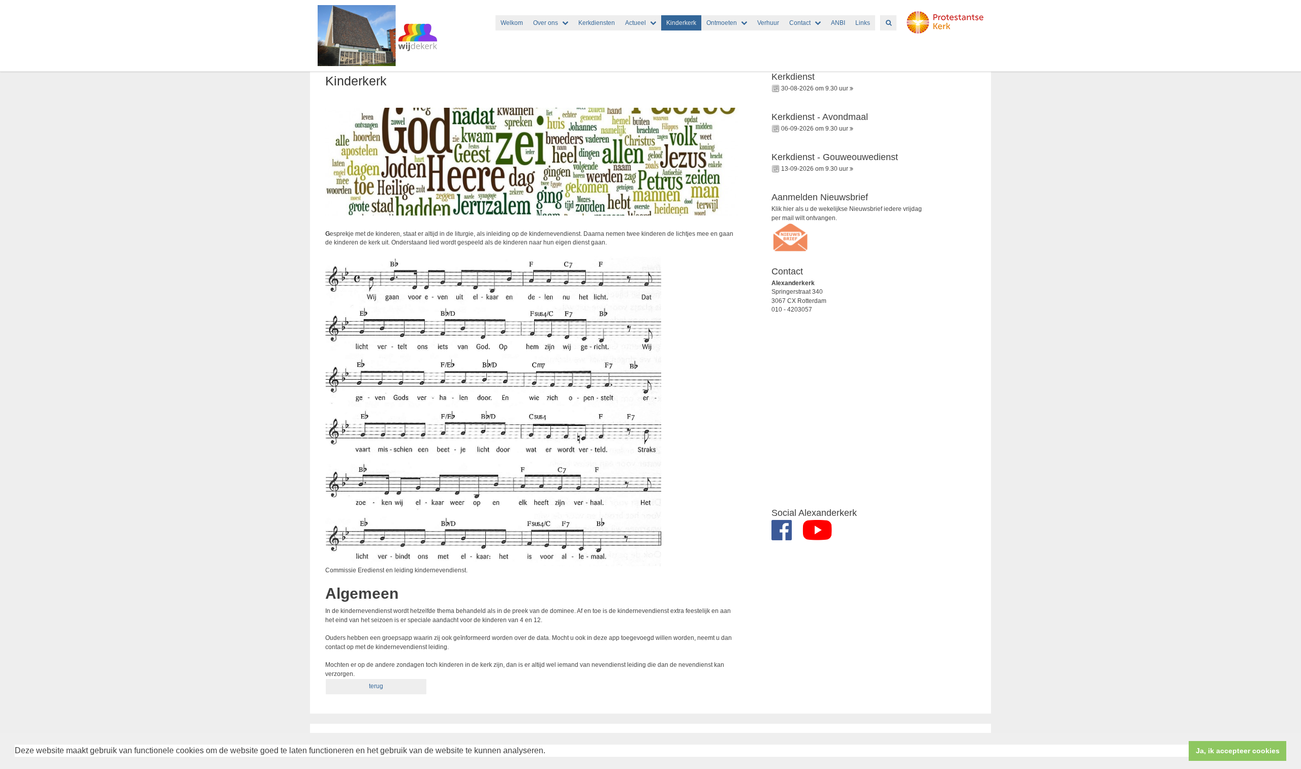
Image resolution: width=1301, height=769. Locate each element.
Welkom (512, 22)
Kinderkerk (681, 22)
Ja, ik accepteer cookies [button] (1238, 751)
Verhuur (768, 22)
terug (376, 686)
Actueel (635, 22)
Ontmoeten (721, 22)
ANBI (838, 22)
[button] (548, 751)
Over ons (545, 22)
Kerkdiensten (596, 22)
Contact (800, 22)
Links (862, 22)
